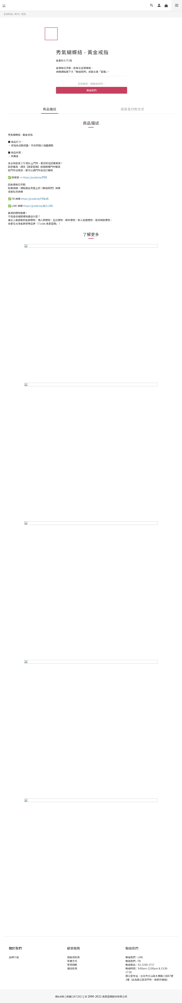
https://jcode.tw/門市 (35, 177)
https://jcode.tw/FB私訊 (35, 198)
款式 (17, 14)
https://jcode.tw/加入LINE (38, 206)
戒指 (23, 14)
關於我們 (15, 948)
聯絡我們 (92, 90)
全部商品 (8, 14)
